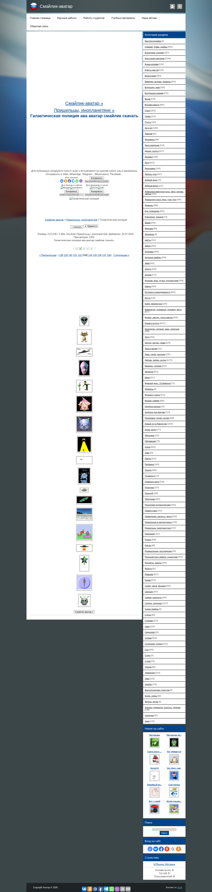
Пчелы (148, 545)
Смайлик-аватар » (84, 103)
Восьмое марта (152, 105)
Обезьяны (149, 435)
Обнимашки (150, 441)
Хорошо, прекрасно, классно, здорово (163, 707)
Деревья (149, 157)
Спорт (148, 655)
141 (75, 255)
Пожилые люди (152, 482)
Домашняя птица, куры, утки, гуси (160, 199)
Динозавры (150, 168)
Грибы (148, 116)
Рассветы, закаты (153, 563)
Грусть (148, 122)
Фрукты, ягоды (151, 702)
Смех (147, 626)
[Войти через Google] (172, 849)
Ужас (147, 678)
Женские (149, 228)
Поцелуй (149, 493)
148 (109, 255)
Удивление (150, 673)
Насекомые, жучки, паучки (157, 418)
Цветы (148, 240)
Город (147, 110)
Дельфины (150, 139)
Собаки (148, 638)
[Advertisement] (84, 68)
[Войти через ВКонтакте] (155, 849)
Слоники (149, 621)
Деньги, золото (152, 151)
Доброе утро (151, 174)
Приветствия (151, 511)
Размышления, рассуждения (158, 551)
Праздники (150, 499)
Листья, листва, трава (155, 343)
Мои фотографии (153, 41)
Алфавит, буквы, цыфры (156, 47)
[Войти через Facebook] (161, 849)
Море (147, 377)
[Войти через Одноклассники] (178, 849)
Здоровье (149, 252)
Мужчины (149, 389)
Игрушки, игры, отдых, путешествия (161, 281)
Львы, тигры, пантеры (155, 354)
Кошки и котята (152, 323)
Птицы (148, 540)
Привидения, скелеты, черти (158, 516)
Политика (149, 487)
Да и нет (149, 128)
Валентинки (150, 76)
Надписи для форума (155, 412)
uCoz (179, 887)
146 (100, 255)
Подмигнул (150, 476)
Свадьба (149, 592)
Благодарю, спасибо (154, 53)
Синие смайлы (152, 609)
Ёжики (148, 223)
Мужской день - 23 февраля (158, 383)
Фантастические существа (157, 690)
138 (61, 255)
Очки (147, 453)
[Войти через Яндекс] (166, 849)
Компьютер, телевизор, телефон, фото (163, 309)
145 (95, 255)
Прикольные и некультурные (158, 522)
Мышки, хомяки (152, 401)
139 (66, 255)
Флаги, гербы (151, 696)
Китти (147, 298)
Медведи (149, 372)
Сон (147, 650)
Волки (147, 99)
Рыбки (148, 580)
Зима (147, 263)
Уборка (148, 667)
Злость (148, 269)
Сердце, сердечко (153, 603)
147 (104, 255)
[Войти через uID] (150, 849)
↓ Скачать (77, 227)
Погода (148, 470)
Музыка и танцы (152, 395)
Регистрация (172, 6)
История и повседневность (157, 292)
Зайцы (148, 246)
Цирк (147, 721)
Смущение (150, 632)
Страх (148, 661)
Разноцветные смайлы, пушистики (161, 557)
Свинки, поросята (153, 597)
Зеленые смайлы (153, 257)
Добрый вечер (151, 186)
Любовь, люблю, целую (155, 360)
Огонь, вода (150, 430)
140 (70, 255)
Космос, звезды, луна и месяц (159, 317)
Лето (147, 337)
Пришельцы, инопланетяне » (84, 110)
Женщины (149, 234)
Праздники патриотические (158, 505)
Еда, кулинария (152, 211)
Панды (148, 458)
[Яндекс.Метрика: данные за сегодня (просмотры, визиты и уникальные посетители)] (164, 864)
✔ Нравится (91, 226)
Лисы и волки (151, 349)
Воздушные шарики (154, 93)
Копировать (97, 178)
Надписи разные (153, 406)
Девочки (148, 134)
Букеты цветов (152, 70)
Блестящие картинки (154, 58)
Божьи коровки (152, 64)
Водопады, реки (152, 87)
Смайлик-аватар (56, 6)
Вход (179, 6)
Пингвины (149, 464)
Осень (148, 447)
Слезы (148, 615)
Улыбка (148, 684)
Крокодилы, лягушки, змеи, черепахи (162, 329)
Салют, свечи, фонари (155, 586)
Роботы (148, 568)
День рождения (152, 145)
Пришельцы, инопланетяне (81, 219)
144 (90, 255)
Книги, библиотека (153, 304)
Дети (147, 163)
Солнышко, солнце (154, 644)
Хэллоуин (149, 715)
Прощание (150, 534)
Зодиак (148, 275)
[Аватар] (84, 321)
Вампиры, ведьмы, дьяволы (158, 82)
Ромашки (149, 574)
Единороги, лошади (154, 217)
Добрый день (151, 180)
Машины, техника (153, 366)
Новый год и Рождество (156, 424)
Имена (148, 286)
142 (80, 255)
